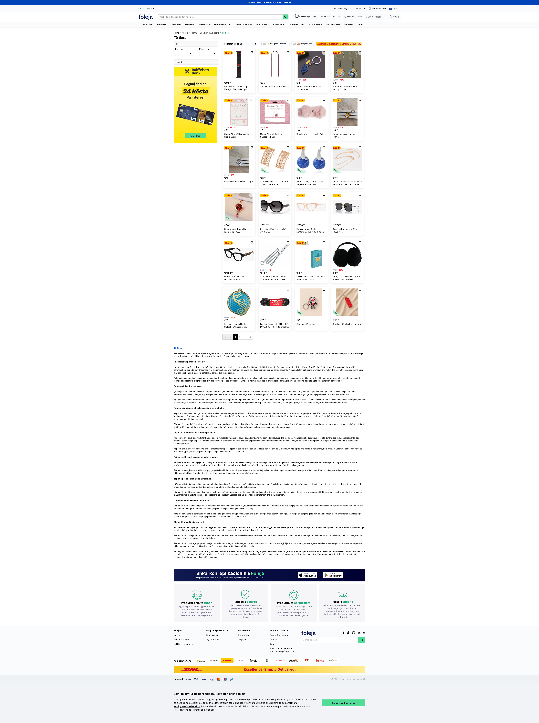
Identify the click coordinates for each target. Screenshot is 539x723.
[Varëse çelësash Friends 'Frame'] (347, 112)
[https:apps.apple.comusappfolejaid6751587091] (307, 575)
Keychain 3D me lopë (306, 324)
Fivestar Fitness (333, 24)
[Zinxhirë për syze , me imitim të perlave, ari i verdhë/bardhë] (347, 159)
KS (394, 8)
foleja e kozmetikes (243, 24)
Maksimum (207, 51)
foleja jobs (242, 639)
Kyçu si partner (213, 639)
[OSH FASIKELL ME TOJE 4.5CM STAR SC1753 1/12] (311, 254)
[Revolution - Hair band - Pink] (311, 112)
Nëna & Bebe (278, 24)
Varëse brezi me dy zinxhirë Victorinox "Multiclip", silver (273, 278)
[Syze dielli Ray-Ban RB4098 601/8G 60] (275, 207)
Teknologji (189, 24)
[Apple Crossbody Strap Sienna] (275, 64)
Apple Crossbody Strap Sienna (274, 86)
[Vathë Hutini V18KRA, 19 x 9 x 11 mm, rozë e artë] (275, 159)
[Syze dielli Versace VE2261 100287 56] (347, 207)
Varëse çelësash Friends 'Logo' (238, 181)
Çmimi (178, 44)
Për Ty (360, 24)
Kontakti (273, 639)
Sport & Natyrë (315, 24)
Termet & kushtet (182, 639)
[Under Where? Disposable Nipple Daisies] (239, 112)
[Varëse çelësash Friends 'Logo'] (239, 159)
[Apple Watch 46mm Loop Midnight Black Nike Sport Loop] (239, 64)
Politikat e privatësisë (184, 644)
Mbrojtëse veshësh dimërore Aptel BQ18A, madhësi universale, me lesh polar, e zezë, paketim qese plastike (346, 278)
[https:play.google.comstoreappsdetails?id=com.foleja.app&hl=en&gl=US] (333, 575)
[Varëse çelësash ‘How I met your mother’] (311, 64)
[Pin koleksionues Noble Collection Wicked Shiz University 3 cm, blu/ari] (239, 302)
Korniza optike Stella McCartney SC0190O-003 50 (310, 230)
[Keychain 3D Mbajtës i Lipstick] (347, 302)
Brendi (179, 62)
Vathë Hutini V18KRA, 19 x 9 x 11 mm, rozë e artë (274, 183)
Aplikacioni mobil (379, 8)
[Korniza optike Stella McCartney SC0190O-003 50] (311, 207)
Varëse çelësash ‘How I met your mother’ (309, 88)
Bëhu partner (212, 635)
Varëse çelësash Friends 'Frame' (344, 135)
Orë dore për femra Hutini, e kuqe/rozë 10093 (237, 230)
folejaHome (161, 24)
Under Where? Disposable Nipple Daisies (236, 135)
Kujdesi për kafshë (296, 24)
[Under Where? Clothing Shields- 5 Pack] (275, 112)
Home (176, 33)
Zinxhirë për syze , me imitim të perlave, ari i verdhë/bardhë (347, 183)
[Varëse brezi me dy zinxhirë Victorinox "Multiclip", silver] (275, 254)
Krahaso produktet (332, 17)
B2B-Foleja (348, 24)
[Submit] (361, 640)
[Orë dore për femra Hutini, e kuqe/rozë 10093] (239, 207)
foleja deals (176, 24)
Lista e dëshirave (354, 17)
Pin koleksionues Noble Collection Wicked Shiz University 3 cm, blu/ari (235, 326)
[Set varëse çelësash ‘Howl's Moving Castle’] (347, 64)
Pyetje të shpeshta (279, 635)
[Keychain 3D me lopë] (311, 302)
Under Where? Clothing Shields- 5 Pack (271, 135)
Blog (272, 644)
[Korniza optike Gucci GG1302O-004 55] (239, 254)
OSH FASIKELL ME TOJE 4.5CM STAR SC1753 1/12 (311, 278)
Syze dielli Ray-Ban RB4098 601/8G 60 (273, 230)
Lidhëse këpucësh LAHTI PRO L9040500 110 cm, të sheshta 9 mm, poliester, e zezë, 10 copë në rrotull (274, 326)
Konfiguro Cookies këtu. (187, 706)
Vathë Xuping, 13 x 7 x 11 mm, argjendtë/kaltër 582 (310, 183)
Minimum (183, 51)
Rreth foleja (243, 635)
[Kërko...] (285, 17)
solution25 (360, 679)
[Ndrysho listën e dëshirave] (251, 52)
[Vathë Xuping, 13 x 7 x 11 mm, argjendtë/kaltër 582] (311, 159)
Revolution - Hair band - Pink (309, 134)
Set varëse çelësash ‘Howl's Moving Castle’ (346, 88)
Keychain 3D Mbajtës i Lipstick (347, 324)
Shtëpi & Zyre (204, 24)
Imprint (177, 635)
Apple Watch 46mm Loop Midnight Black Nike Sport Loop (236, 88)
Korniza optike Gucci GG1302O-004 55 (234, 278)
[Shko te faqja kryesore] (146, 16)
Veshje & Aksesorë (222, 24)
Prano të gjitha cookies (343, 703)
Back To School (262, 24)
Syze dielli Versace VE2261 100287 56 (345, 230)
